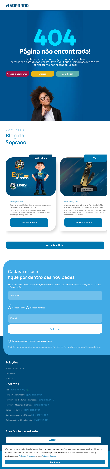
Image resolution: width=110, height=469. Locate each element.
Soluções (12, 362)
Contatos (12, 384)
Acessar (53, 439)
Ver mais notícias (55, 245)
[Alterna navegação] (101, 5)
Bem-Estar (67, 73)
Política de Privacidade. (27, 456)
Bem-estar (11, 373)
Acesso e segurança (15, 368)
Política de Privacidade (64, 347)
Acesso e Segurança (17, 73)
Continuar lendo (29, 222)
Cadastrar (55, 329)
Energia (42, 73)
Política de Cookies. (49, 456)
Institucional (40, 158)
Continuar (55, 462)
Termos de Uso (92, 347)
